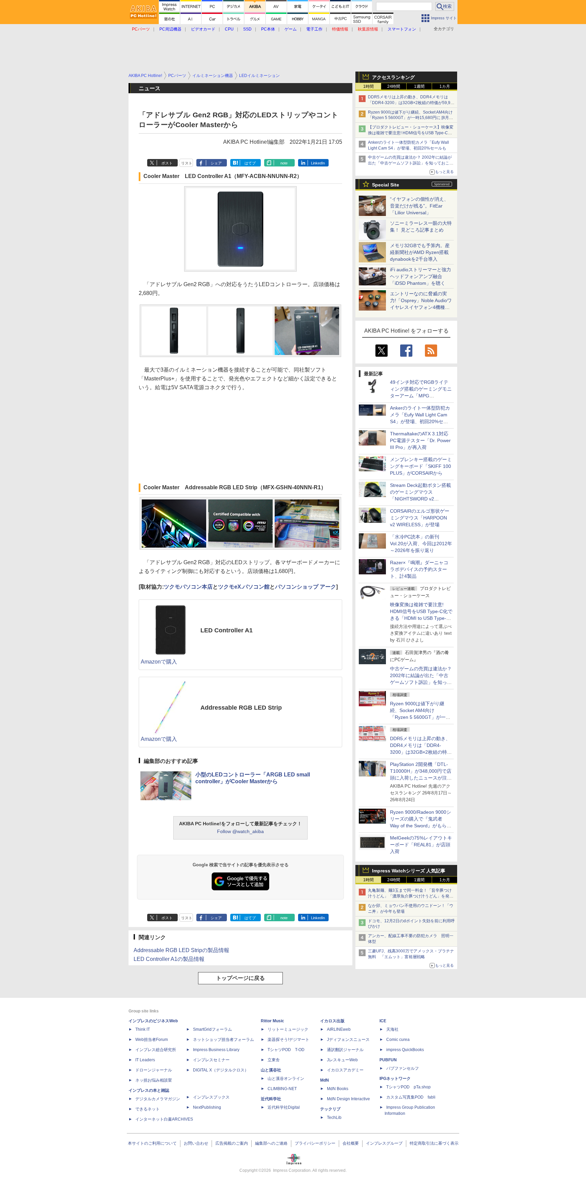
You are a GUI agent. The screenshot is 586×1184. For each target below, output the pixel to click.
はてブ (250, 163)
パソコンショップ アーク (305, 587)
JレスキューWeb (342, 1060)
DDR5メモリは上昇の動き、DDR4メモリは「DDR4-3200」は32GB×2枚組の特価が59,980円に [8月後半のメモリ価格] (411, 103)
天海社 (392, 1029)
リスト (186, 163)
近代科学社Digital (284, 1107)
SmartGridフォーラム (212, 1029)
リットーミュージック (288, 1029)
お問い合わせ (196, 1143)
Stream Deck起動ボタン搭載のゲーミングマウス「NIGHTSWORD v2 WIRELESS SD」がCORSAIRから (420, 498)
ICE (382, 1021)
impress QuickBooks (405, 1049)
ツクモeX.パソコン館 (244, 587)
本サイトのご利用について (152, 1143)
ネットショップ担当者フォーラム (223, 1039)
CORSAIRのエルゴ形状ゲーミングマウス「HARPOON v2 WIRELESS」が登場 (419, 517)
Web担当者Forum (151, 1039)
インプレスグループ (384, 1143)
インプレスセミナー (211, 1060)
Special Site (385, 185)
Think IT (142, 1029)
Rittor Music (272, 1021)
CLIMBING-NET (282, 1088)
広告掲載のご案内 (231, 1143)
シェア (216, 163)
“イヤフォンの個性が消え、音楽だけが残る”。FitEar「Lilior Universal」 (419, 205)
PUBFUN (388, 1060)
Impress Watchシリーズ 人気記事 (408, 870)
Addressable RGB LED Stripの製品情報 (181, 950)
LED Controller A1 (226, 630)
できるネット (147, 1109)
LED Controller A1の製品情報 (169, 959)
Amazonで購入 (159, 662)
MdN (324, 1080)
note (284, 163)
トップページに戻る (240, 978)
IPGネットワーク (395, 1078)
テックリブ (330, 1109)
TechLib (334, 1117)
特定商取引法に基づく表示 (434, 1143)
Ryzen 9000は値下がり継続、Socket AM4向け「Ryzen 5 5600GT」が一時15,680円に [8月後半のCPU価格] (410, 118)
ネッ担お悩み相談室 (153, 1080)
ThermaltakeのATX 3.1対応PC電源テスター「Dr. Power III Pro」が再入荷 (420, 440)
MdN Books (337, 1088)
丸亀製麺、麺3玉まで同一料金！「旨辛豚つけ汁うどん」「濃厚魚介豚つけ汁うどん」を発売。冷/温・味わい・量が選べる (410, 896)
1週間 (419, 86)
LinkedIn (318, 163)
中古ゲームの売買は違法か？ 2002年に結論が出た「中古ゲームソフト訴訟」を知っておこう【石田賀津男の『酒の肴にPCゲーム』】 (410, 163)
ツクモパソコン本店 (188, 587)
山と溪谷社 (271, 1070)
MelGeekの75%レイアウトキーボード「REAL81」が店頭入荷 (421, 844)
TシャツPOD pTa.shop (408, 1087)
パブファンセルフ (402, 1068)
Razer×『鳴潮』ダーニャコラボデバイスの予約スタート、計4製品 (419, 569)
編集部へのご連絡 (271, 1143)
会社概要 (351, 1143)
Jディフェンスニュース (348, 1039)
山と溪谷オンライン (286, 1078)
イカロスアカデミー (345, 1070)
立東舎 (274, 1060)
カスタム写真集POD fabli (410, 1097)
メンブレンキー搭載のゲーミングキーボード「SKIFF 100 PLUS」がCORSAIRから (421, 466)
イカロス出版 (332, 1021)
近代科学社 (271, 1099)
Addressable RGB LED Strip (241, 707)
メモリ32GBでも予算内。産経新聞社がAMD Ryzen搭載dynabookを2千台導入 (420, 252)
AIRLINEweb (339, 1029)
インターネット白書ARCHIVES (164, 1119)
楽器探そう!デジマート (288, 1039)
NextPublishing (207, 1107)
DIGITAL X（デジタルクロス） (221, 1070)
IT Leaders (145, 1060)
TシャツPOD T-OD (286, 1049)
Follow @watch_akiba (240, 831)
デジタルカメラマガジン (157, 1099)
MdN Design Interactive (348, 1099)
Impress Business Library (216, 1049)
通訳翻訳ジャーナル (345, 1049)
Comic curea (398, 1039)
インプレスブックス (211, 1097)
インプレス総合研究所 (155, 1049)
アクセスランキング (393, 77)
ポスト (167, 163)
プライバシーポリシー (315, 1143)
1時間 (368, 86)
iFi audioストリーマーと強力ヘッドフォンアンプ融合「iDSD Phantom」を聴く (420, 276)
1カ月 (445, 86)
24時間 (393, 86)
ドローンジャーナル (153, 1070)
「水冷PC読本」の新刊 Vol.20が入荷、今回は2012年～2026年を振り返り (421, 543)
